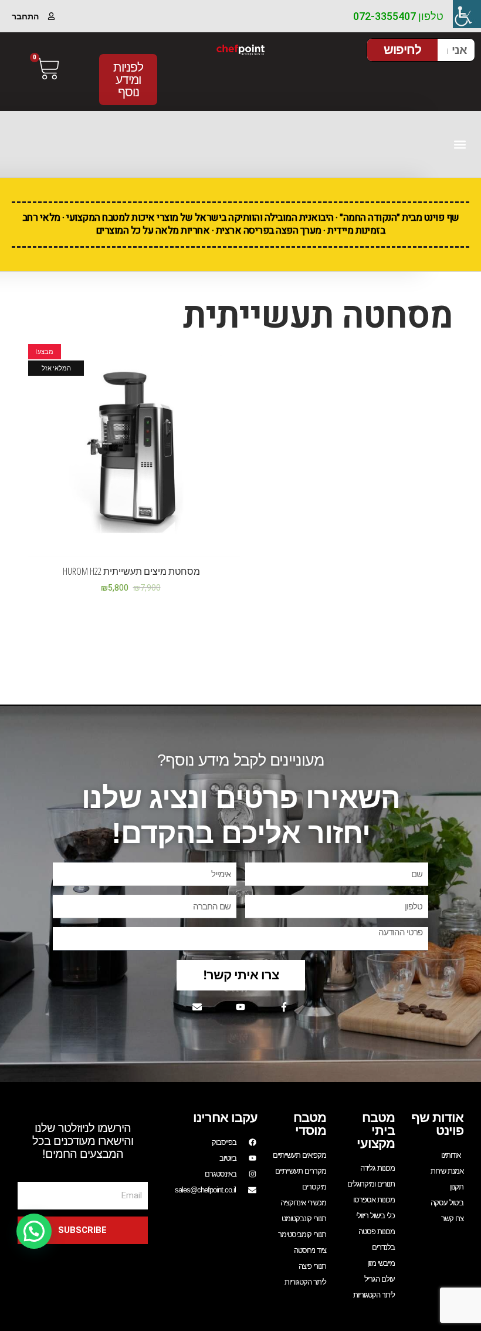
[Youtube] (240, 1007)
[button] (459, 144)
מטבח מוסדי (309, 1124)
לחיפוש (402, 49)
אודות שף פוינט (437, 1124)
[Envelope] (197, 1007)
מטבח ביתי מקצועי (376, 1130)
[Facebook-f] (284, 1007)
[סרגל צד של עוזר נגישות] (467, 14)
